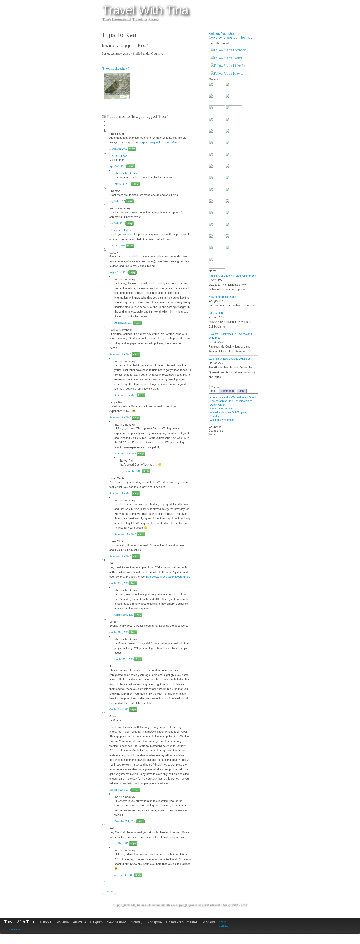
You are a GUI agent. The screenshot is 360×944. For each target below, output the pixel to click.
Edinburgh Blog (217, 313)
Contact (223, 925)
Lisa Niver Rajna (120, 230)
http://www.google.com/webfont (159, 142)
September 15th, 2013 (125, 534)
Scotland (208, 922)
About (109, 891)
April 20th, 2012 (117, 166)
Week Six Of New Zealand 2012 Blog (230, 358)
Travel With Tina (19, 922)
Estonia (45, 922)
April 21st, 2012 (122, 183)
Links (242, 390)
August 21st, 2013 (118, 272)
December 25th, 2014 (125, 821)
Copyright (14, 929)
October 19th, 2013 (124, 614)
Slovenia (62, 922)
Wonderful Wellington (222, 419)
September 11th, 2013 (125, 395)
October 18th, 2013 (119, 632)
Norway (136, 922)
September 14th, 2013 (131, 471)
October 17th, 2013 (119, 583)
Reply (132, 149)
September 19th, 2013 (120, 556)
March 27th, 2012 (118, 148)
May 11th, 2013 (117, 245)
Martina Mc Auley (125, 173)
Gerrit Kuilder (118, 155)
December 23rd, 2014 (120, 789)
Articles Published (222, 33)
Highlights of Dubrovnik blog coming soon (232, 275)
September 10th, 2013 (120, 354)
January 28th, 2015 (119, 843)
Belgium (96, 922)
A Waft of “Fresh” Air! (221, 408)
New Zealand (117, 922)
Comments (227, 390)
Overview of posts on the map (230, 37)
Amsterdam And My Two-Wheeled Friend (233, 397)
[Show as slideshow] (115, 68)
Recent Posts (214, 389)
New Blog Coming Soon (222, 296)
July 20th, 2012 (117, 201)
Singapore (154, 922)
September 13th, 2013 (120, 417)
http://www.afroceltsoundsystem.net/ (168, 576)
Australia (79, 922)
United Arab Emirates (182, 922)
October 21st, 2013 (119, 709)
